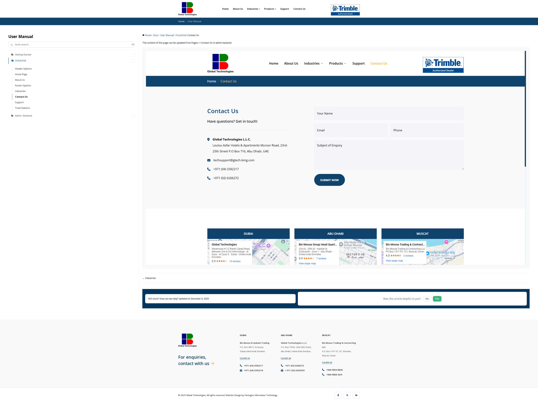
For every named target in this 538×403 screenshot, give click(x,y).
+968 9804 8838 (334, 369)
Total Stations (22, 108)
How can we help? (169, 298)
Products (269, 8)
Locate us (245, 358)
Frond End (20, 60)
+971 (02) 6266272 (294, 365)
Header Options (23, 68)
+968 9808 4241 (334, 374)
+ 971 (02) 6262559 (295, 370)
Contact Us (299, 8)
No (427, 298)
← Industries (149, 278)
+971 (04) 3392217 (253, 365)
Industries (252, 8)
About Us (238, 8)
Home (225, 8)
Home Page (21, 74)
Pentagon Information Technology (260, 395)
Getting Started (23, 54)
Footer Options (23, 85)
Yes (437, 298)
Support (284, 8)
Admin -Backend (23, 115)
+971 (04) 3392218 (253, 370)
